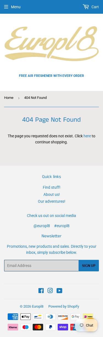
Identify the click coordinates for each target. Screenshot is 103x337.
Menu (16, 7)
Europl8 (37, 306)
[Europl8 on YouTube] (59, 291)
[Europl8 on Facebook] (41, 291)
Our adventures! (51, 201)
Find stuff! (51, 187)
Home (8, 98)
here (87, 136)
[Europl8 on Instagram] (50, 291)
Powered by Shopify (63, 306)
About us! (51, 194)
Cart (95, 7)
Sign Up (88, 266)
